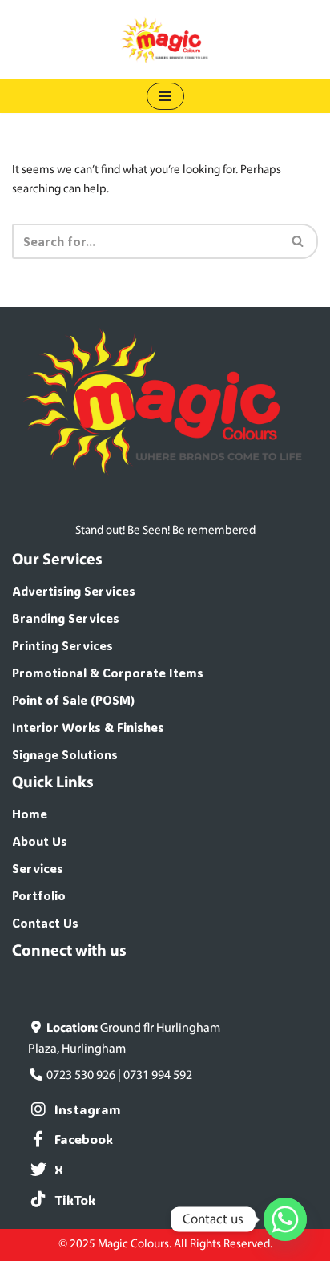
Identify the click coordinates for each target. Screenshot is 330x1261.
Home (29, 814)
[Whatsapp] (285, 1219)
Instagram (87, 1109)
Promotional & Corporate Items (107, 673)
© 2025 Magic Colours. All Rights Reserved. (165, 1245)
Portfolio (39, 895)
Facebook (83, 1138)
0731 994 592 (157, 1075)
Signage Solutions (65, 754)
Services (37, 868)
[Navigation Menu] (165, 96)
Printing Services (62, 645)
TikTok (74, 1199)
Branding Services (65, 618)
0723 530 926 (80, 1075)
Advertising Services (73, 591)
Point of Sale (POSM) (73, 700)
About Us (39, 841)
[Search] (298, 241)
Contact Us (45, 923)
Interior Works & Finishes (88, 727)
